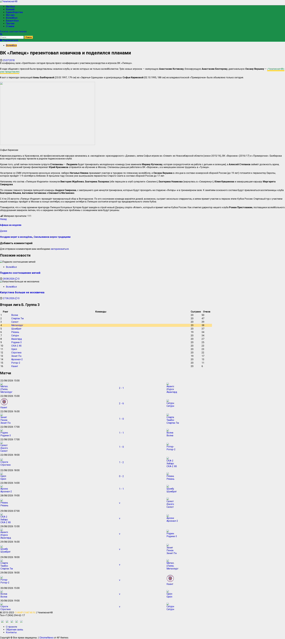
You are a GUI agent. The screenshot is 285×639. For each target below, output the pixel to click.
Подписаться (10, 40)
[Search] (1, 34)
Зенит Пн (16, 356)
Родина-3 (16, 342)
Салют (14, 321)
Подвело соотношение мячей (20, 272)
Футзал (10, 15)
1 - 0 (121, 418)
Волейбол (11, 17)
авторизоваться (60, 249)
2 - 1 (121, 388)
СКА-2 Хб (16, 345)
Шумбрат (16, 328)
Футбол (10, 6)
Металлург (17, 325)
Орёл (14, 349)
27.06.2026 (9, 298)
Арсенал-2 (17, 359)
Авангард (16, 339)
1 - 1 (121, 432)
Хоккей (10, 9)
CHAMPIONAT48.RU (25, 612)
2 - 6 (121, 403)
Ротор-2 (15, 362)
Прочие (10, 23)
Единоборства (14, 12)
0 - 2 (121, 476)
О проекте (11, 626)
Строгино (16, 352)
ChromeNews (46, 637)
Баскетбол (12, 20)
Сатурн (15, 335)
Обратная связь (14, 629)
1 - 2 (121, 462)
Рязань (15, 332)
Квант (14, 366)
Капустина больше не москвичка (22, 292)
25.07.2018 (9, 60)
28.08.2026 (9, 278)
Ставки (10, 26)
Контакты (11, 632)
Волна (14, 315)
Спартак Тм (17, 318)
